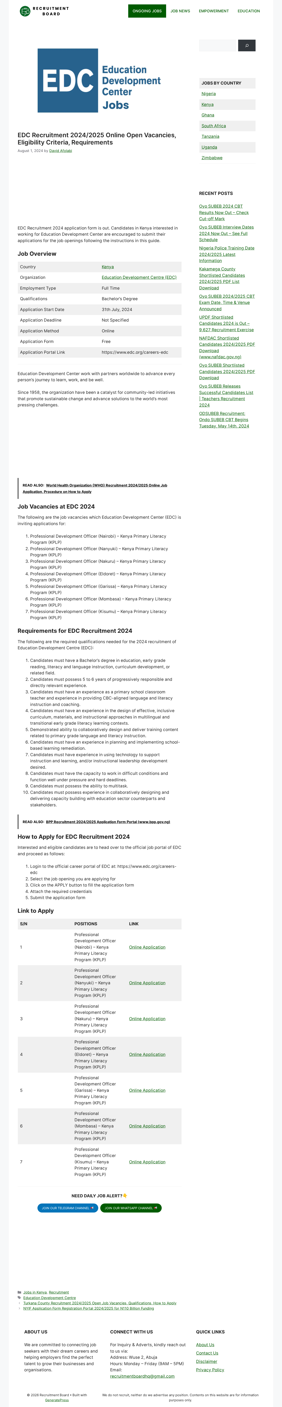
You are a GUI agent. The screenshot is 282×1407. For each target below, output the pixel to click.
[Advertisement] (100, 192)
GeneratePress (57, 1400)
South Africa (214, 125)
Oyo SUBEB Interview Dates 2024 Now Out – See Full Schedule (226, 233)
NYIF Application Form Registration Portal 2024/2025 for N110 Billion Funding (88, 1308)
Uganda (209, 147)
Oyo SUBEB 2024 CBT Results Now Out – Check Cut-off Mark (224, 212)
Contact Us (207, 1353)
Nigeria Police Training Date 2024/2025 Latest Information (226, 254)
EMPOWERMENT (214, 11)
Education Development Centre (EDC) (139, 277)
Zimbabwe (212, 157)
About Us (205, 1344)
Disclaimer (206, 1361)
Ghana (208, 115)
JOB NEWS (180, 11)
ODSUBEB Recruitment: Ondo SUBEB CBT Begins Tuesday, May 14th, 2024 (224, 420)
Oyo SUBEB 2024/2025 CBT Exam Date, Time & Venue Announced (227, 302)
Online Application (147, 947)
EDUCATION (249, 11)
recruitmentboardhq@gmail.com (142, 1376)
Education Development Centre (49, 1298)
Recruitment (59, 1292)
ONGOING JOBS (147, 11)
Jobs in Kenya (35, 1292)
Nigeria (209, 93)
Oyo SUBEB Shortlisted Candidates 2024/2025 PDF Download (227, 371)
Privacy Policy (210, 1369)
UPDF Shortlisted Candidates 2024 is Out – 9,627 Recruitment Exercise (226, 323)
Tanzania (210, 136)
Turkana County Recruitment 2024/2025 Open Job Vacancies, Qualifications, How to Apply (99, 1303)
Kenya (108, 266)
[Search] (247, 45)
